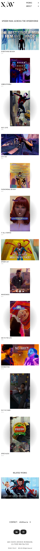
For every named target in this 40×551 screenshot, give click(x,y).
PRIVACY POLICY (12, 548)
